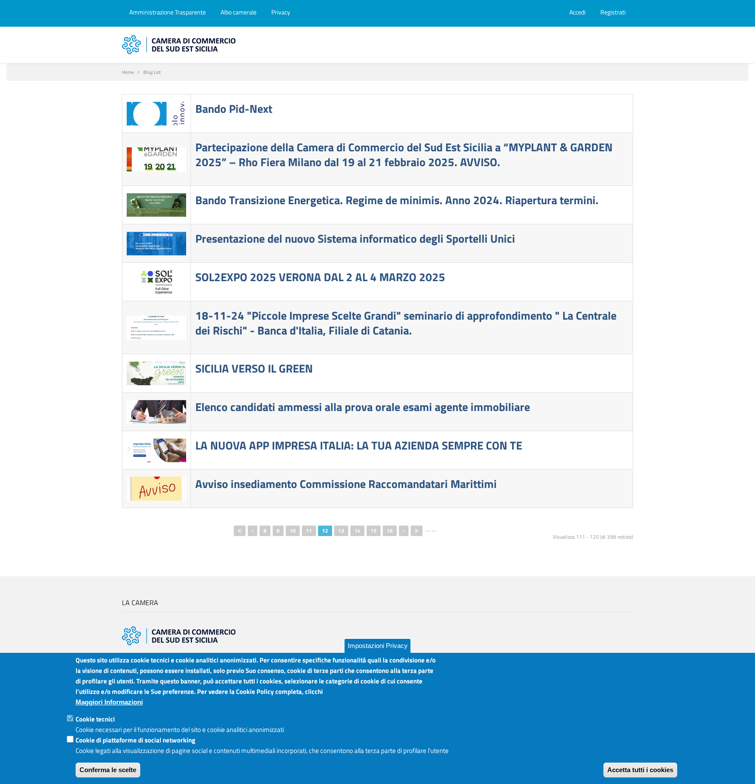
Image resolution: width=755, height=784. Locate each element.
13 (341, 530)
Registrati (613, 12)
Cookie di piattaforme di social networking (135, 740)
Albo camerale (238, 12)
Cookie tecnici (95, 719)
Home (128, 72)
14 (357, 530)
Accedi (577, 12)
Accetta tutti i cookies (640, 770)
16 (390, 530)
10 (293, 530)
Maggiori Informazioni (109, 702)
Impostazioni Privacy (378, 645)
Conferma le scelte (108, 770)
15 (374, 530)
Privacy (280, 12)
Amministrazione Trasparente (167, 12)
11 (309, 530)
